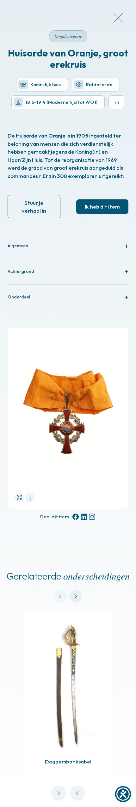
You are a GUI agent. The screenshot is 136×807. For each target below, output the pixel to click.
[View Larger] (19, 497)
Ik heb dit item (102, 206)
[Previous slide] (60, 596)
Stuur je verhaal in (34, 206)
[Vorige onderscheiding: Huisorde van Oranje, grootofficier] (77, 793)
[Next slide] (75, 596)
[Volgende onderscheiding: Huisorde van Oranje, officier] (58, 793)
